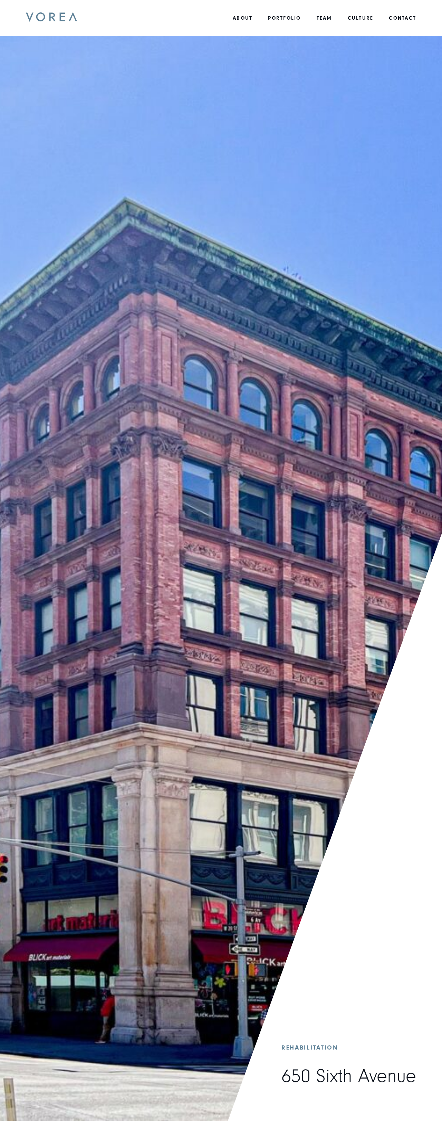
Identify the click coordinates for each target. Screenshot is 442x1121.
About (242, 18)
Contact (402, 18)
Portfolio (284, 18)
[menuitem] (242, 18)
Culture (361, 18)
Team (324, 18)
